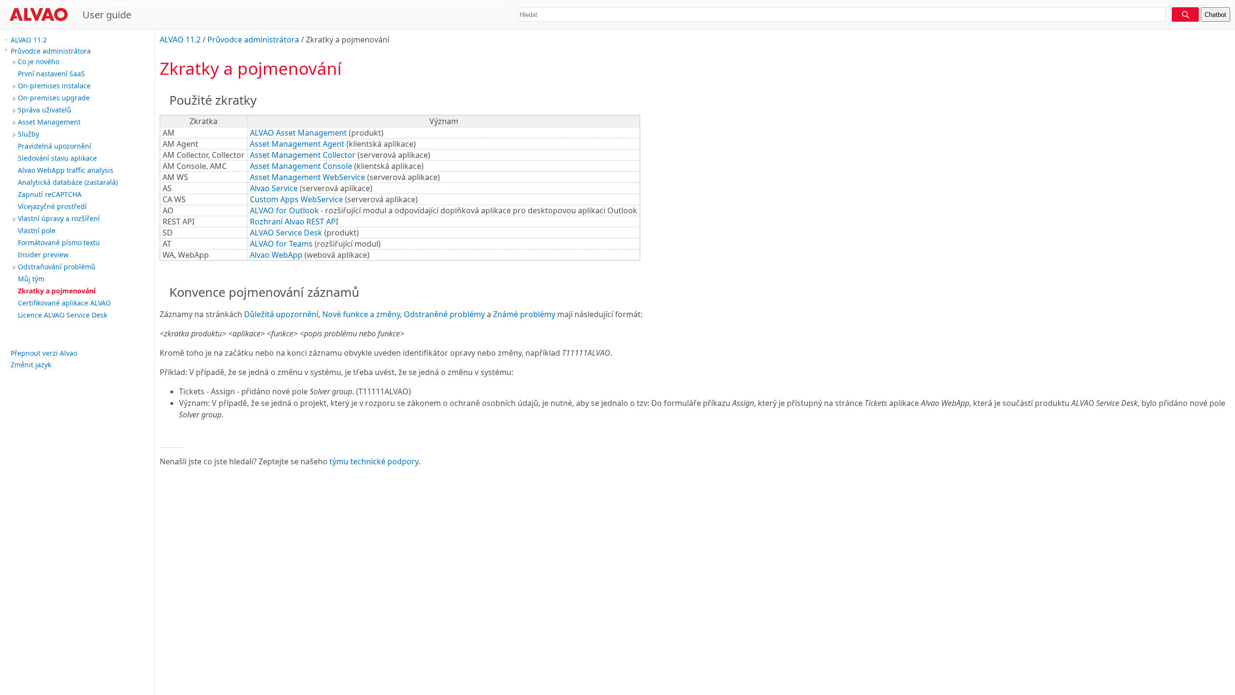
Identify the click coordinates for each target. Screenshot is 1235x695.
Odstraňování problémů (57, 266)
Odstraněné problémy (444, 314)
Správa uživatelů (44, 109)
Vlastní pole (36, 230)
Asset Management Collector (303, 155)
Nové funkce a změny (361, 314)
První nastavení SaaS (51, 73)
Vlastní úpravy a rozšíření (59, 218)
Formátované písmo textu (59, 242)
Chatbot (1215, 14)
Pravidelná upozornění (54, 146)
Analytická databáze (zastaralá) (68, 182)
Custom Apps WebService (296, 199)
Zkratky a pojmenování (57, 290)
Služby (28, 134)
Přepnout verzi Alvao (44, 353)
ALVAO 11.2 (29, 39)
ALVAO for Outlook (284, 210)
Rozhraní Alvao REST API (294, 221)
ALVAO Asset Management (298, 132)
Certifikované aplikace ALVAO (64, 302)
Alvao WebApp (276, 255)
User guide (106, 14)
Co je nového (38, 61)
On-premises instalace (54, 85)
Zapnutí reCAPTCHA (50, 194)
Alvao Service (274, 188)
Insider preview (43, 254)
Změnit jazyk (31, 364)
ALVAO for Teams (281, 243)
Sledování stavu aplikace (57, 158)
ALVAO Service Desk (286, 232)
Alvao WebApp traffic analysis (65, 170)
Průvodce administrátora (51, 51)
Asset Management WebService (307, 177)
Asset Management (49, 121)
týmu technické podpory (373, 461)
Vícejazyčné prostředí (52, 206)
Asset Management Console (301, 166)
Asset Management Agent (297, 144)
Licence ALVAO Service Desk (62, 315)
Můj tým (31, 278)
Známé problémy (524, 314)
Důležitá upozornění (281, 314)
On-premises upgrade (54, 97)
